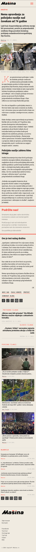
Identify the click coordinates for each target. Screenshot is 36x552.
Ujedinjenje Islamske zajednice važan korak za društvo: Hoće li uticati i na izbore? (17, 491)
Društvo (4, 10)
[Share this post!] (3, 302)
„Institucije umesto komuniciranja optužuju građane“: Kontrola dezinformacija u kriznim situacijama (16, 474)
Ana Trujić (5, 409)
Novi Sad (5, 292)
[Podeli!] (21, 302)
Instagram (6, 533)
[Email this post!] (12, 302)
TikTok (4, 535)
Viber (4, 538)
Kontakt (5, 523)
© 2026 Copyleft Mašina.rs (10, 547)
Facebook (5, 529)
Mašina (3, 40)
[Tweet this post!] (8, 302)
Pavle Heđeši (16, 292)
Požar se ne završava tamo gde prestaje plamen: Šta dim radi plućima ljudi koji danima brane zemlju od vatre (17, 482)
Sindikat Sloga (8, 296)
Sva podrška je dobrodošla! (11, 230)
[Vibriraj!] (16, 302)
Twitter (5, 531)
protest (27, 292)
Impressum (6, 521)
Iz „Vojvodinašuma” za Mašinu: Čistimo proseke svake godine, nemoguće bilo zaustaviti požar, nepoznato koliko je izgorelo (17, 464)
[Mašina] (8, 3)
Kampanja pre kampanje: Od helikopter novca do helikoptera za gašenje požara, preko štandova (15, 455)
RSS (3, 540)
